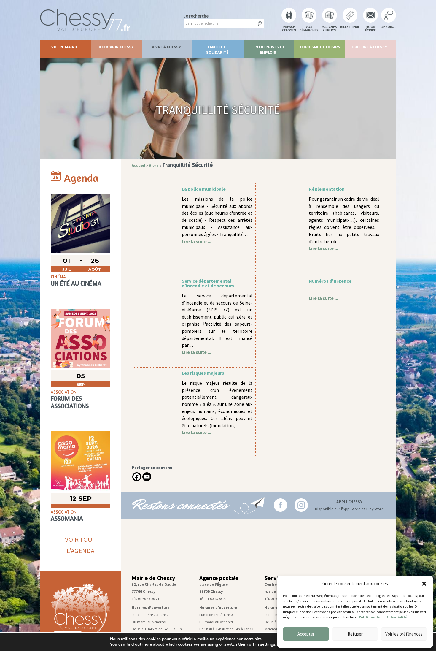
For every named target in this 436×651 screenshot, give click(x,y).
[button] (424, 584)
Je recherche (196, 16)
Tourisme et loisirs (319, 47)
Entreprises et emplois (268, 49)
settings (267, 644)
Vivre (154, 165)
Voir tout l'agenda (80, 545)
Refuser (355, 634)
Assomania (67, 518)
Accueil (138, 165)
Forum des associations (70, 402)
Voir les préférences (404, 634)
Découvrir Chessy (115, 47)
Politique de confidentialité (383, 617)
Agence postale (219, 578)
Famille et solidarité (217, 49)
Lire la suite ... (196, 241)
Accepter (305, 634)
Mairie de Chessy (153, 578)
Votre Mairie (64, 47)
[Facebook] (136, 476)
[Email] (146, 476)
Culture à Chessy (369, 47)
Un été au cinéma (76, 283)
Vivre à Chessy (166, 47)
